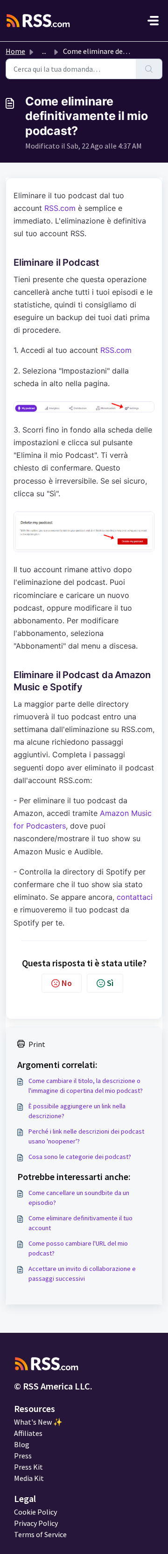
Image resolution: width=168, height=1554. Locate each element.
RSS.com (60, 208)
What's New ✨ (38, 1422)
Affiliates (28, 1433)
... (44, 51)
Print (36, 1044)
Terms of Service (40, 1534)
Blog (21, 1444)
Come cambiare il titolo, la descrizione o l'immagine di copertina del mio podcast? (85, 1085)
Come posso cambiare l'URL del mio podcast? (78, 1248)
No (67, 983)
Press (23, 1455)
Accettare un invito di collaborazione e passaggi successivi (82, 1273)
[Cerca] (149, 69)
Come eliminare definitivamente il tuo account (80, 1223)
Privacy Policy (36, 1523)
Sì (110, 983)
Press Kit (28, 1467)
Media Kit (29, 1478)
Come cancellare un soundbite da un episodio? (78, 1197)
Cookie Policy (35, 1512)
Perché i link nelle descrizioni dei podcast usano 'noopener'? (86, 1136)
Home (15, 51)
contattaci (135, 897)
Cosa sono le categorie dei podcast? (79, 1156)
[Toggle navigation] (153, 20)
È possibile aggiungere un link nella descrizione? (77, 1111)
